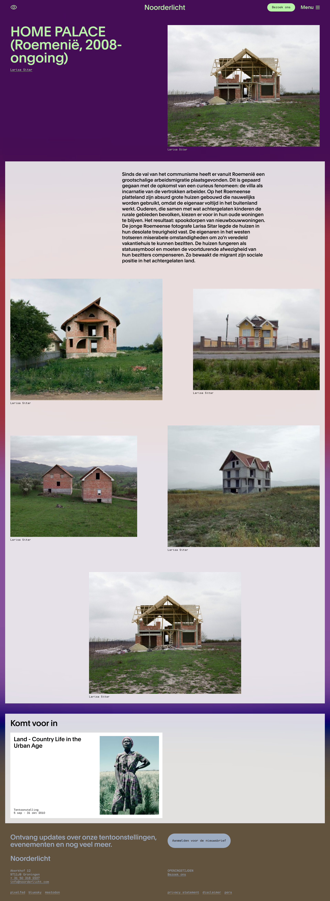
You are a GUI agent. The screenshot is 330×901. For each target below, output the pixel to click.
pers (228, 892)
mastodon (52, 892)
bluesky (35, 892)
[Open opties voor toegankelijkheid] (13, 7)
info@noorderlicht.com (29, 882)
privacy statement (183, 892)
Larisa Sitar (21, 70)
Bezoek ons (177, 874)
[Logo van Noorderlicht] (165, 7)
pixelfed (17, 892)
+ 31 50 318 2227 (25, 878)
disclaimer (211, 892)
